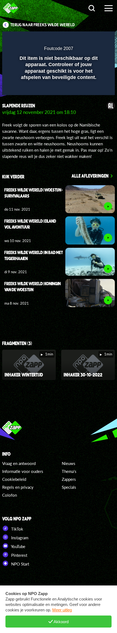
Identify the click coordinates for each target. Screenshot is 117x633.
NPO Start (19, 563)
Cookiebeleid (14, 479)
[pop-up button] (85, 39)
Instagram (19, 537)
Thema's (69, 471)
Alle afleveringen (90, 176)
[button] (96, 39)
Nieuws (68, 463)
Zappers (69, 479)
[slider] (58, 88)
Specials (69, 487)
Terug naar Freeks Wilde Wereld (42, 24)
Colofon (9, 495)
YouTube (17, 546)
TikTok (16, 528)
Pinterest (18, 555)
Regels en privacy (17, 487)
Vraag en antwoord (19, 463)
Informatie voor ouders (22, 471)
